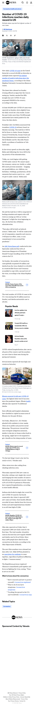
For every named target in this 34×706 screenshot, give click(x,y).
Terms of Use (24, 699)
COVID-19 (12, 127)
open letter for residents (12, 554)
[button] (3, 2)
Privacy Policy (22, 693)
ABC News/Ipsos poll (12, 246)
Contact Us (22, 701)
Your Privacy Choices (13, 701)
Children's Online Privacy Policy (11, 697)
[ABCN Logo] (11, 2)
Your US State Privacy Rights (16, 695)
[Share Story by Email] (10, 35)
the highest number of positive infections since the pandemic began (15, 78)
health (28, 401)
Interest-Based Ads (25, 697)
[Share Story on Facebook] (3, 35)
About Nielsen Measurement (13, 699)
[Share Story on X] (6, 35)
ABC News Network (13, 693)
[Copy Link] (14, 35)
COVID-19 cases (15, 70)
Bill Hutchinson (8, 29)
